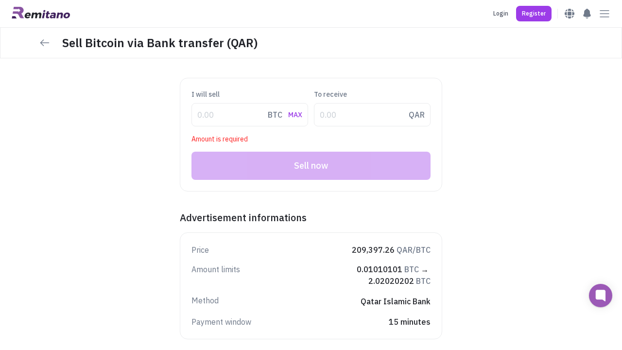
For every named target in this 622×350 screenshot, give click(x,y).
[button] (534, 13)
